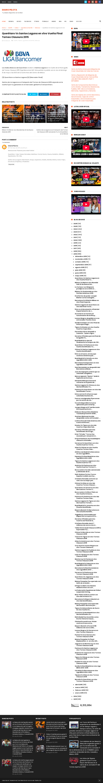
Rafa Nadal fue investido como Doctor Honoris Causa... (87, 618)
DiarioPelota (13, 146)
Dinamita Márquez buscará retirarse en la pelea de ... (85, 381)
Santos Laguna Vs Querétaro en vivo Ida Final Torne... (87, 306)
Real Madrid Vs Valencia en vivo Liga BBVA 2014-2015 (87, 564)
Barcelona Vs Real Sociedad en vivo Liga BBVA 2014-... (86, 569)
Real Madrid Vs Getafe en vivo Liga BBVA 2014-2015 (86, 359)
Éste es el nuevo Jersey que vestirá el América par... (85, 355)
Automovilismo (8, 107)
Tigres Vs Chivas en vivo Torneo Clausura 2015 (87, 658)
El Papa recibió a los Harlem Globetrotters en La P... (85, 587)
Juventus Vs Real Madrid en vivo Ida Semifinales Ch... (87, 613)
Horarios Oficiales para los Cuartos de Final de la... (85, 520)
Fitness (36, 21)
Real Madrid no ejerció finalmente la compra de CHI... (87, 341)
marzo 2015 (79, 687)
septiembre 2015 (81, 265)
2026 (76, 224)
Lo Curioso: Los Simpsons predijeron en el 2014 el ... (85, 288)
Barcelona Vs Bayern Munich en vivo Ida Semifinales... (87, 600)
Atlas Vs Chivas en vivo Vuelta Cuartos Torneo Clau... (86, 448)
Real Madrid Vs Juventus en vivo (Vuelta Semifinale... (87, 506)
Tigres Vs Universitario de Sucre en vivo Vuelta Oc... (87, 609)
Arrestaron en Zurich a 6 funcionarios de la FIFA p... (85, 314)
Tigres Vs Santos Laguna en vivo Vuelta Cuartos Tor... (87, 462)
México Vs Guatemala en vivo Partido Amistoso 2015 (86, 292)
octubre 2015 (80, 262)
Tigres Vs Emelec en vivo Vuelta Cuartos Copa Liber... (87, 328)
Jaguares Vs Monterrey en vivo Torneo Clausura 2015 (87, 644)
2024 (76, 229)
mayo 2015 (79, 276)
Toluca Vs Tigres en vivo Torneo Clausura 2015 (87, 537)
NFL (65, 21)
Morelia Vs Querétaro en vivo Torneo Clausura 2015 (86, 680)
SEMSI (9, 2)
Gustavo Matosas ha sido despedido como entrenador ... (87, 417)
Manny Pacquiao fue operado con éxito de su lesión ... (88, 582)
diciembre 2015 (81, 256)
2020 (76, 240)
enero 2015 (79, 693)
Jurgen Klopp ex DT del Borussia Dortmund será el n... (87, 408)
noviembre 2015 (81, 259)
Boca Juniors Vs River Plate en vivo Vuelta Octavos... (86, 493)
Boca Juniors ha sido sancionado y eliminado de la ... (87, 471)
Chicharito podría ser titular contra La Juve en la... (86, 622)
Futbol (16, 28)
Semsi (71, 21)
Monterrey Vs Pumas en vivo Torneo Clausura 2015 (86, 560)
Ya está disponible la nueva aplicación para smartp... (85, 404)
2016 (75, 251)
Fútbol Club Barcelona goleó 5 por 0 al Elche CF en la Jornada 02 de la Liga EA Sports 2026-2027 (35, 116)
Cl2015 (10, 28)
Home (4, 21)
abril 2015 (79, 685)
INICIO (4, 2)
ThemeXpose (13, 780)
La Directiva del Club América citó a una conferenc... (88, 422)
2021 (75, 237)
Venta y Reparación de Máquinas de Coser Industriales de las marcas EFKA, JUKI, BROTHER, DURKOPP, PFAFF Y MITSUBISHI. (84, 78)
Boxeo (19, 21)
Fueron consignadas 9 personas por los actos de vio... (87, 399)
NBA (60, 21)
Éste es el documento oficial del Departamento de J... (87, 310)
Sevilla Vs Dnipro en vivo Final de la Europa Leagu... (87, 323)
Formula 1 (45, 21)
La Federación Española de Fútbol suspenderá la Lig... (88, 591)
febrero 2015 (80, 690)
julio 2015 (78, 270)
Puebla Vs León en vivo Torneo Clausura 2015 (86, 662)
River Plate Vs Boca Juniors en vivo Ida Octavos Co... (86, 595)
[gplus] (96, 2)
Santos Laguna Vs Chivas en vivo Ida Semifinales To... (87, 386)
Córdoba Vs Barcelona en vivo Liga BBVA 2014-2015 (86, 671)
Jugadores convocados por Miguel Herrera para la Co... (86, 515)
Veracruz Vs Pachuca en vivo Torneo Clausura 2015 (86, 573)
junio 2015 (79, 273)
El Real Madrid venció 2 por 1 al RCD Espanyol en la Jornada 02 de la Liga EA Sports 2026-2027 (57, 116)
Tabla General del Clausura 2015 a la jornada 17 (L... (88, 529)
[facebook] (99, 2)
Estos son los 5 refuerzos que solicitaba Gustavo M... (86, 395)
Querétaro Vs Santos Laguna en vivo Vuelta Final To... (87, 279)
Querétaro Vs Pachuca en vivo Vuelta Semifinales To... (86, 346)
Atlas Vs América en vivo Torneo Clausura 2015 (87, 542)
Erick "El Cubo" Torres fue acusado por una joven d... (86, 435)
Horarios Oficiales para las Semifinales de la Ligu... (85, 430)
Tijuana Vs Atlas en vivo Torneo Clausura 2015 (87, 676)
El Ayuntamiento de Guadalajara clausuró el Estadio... (87, 439)
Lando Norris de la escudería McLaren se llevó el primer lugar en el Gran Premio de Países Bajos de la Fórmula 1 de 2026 (13, 114)
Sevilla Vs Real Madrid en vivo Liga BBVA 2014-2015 (88, 667)
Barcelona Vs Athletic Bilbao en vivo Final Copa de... (87, 301)
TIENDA (15, 2)
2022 (76, 235)
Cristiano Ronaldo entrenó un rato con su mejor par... (86, 480)
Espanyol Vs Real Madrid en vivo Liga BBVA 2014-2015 (87, 457)
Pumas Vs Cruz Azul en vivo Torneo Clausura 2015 (85, 636)
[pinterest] (89, 2)
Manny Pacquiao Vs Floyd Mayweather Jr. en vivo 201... (86, 640)
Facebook (27, 21)
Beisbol (11, 21)
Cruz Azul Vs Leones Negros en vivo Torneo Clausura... (86, 546)
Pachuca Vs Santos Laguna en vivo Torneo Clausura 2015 (86, 649)
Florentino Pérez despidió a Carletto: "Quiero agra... (85, 332)
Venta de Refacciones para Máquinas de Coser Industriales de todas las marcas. (85, 70)
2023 (76, 232)
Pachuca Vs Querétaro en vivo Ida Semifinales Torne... (88, 390)
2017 (75, 248)
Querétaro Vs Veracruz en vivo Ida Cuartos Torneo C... (86, 488)
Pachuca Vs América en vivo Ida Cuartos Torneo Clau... (87, 497)
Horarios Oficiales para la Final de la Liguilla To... (88, 337)
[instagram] (92, 2)
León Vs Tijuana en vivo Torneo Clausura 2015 (87, 555)
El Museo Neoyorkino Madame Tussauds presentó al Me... (86, 413)
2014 (75, 696)
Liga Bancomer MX (26, 28)
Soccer (78, 21)
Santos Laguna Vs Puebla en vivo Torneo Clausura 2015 (87, 551)
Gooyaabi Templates (34, 780)
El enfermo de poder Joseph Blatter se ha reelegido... (86, 297)
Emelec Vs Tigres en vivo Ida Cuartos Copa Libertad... (85, 426)
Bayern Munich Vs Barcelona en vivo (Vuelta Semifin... (87, 511)
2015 (75, 254)
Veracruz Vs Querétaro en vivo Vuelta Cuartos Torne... (86, 444)
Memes (54, 21)
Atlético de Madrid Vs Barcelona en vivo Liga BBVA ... (87, 453)
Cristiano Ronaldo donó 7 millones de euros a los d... (85, 524)
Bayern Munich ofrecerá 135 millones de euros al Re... (85, 627)
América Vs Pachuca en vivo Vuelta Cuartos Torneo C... (86, 466)
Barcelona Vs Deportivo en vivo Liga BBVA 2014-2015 (87, 364)
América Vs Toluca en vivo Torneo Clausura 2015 (88, 653)
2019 (75, 243)
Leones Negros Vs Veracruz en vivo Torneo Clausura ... (86, 631)
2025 (76, 226)
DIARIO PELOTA (9, 9)
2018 (75, 246)
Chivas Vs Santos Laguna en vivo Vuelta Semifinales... (87, 350)
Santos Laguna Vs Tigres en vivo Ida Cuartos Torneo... (87, 502)
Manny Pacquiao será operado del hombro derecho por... (86, 604)
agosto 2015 (80, 267)
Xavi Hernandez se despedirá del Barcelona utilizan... (87, 368)
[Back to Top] (99, 780)
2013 (75, 699)
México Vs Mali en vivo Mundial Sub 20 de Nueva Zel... (86, 283)
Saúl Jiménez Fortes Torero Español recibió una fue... (85, 475)
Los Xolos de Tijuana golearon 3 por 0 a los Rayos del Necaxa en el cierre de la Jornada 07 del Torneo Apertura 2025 (84, 762)
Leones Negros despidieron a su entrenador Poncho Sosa (87, 319)
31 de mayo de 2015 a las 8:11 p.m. (18, 148)
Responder (11, 164)
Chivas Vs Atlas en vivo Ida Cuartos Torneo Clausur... (85, 484)
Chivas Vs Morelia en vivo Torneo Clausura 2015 (87, 533)
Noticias (37, 28)
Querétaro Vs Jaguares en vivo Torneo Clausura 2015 (87, 578)
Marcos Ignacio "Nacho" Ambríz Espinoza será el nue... (87, 377)
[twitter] (85, 2)
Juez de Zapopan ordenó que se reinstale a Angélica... (87, 373)
